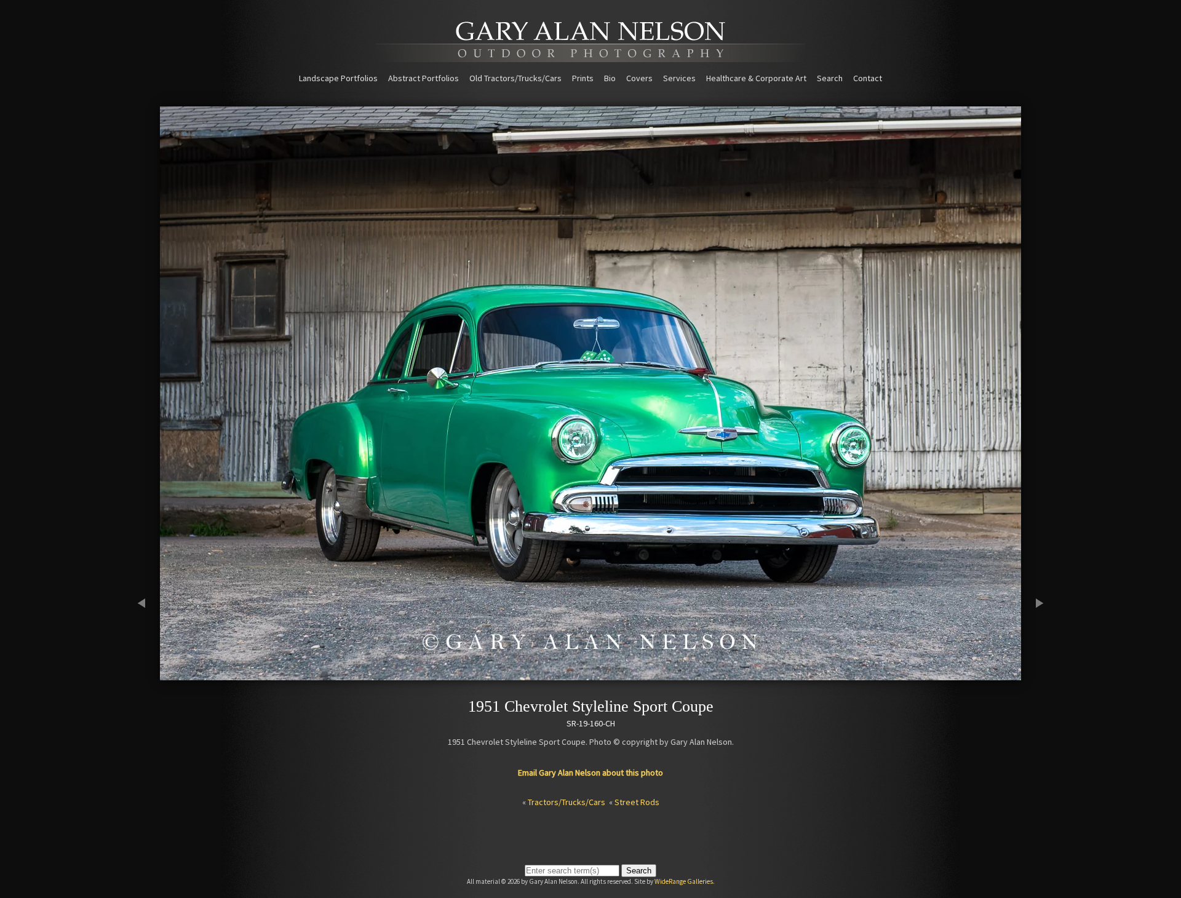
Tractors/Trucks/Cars (566, 802)
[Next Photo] (1033, 674)
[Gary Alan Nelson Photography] (590, 57)
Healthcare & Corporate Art (756, 78)
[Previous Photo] (147, 674)
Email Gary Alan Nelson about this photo (590, 772)
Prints (583, 78)
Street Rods (636, 802)
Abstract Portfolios (423, 78)
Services (679, 78)
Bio (610, 78)
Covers (639, 78)
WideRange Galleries (683, 881)
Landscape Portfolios (338, 78)
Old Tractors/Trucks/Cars (515, 78)
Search (830, 78)
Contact (867, 78)
